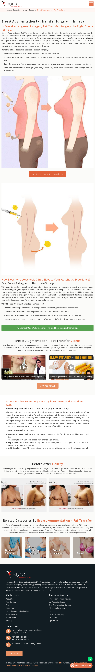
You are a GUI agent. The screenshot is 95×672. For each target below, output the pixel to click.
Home (8, 10)
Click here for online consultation (48, 174)
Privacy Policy (11, 614)
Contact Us (14, 653)
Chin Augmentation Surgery (60, 605)
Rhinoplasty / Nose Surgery (60, 599)
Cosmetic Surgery (20, 10)
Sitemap (9, 620)
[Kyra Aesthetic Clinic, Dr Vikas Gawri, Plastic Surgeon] (24, 367)
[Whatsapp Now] (90, 659)
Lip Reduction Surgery (57, 602)
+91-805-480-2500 (20, 637)
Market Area (11, 617)
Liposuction (53, 620)
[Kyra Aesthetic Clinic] (12, 4)
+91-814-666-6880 (20, 639)
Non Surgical (11, 602)
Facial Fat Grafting (56, 614)
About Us (9, 599)
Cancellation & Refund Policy (17, 611)
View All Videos (47, 386)
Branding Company (31, 665)
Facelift (52, 611)
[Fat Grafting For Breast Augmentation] (23, 495)
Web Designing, (81, 662)
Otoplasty (53, 617)
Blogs (8, 605)
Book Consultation (82, 665)
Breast (31, 10)
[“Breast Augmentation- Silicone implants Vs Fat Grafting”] (71, 367)
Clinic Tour (10, 608)
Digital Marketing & (14, 665)
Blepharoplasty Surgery (58, 608)
